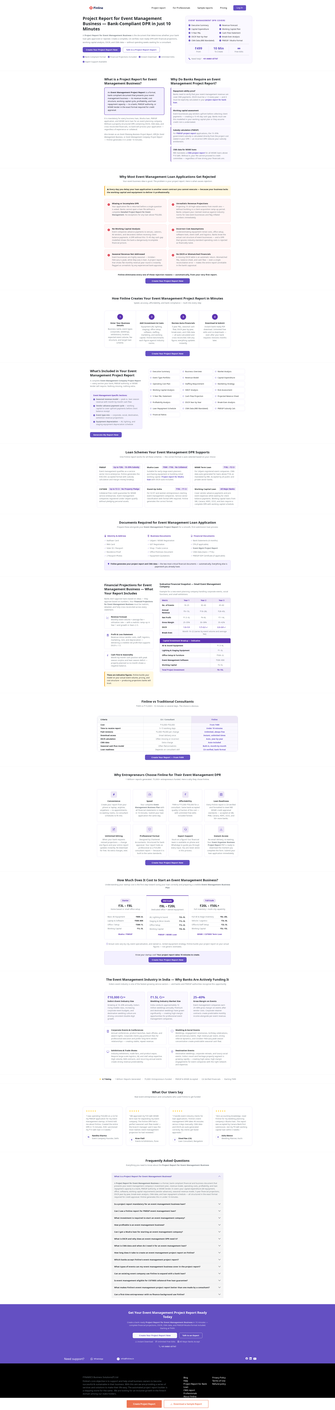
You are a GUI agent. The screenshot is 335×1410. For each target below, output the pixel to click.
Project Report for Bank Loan (195, 1385)
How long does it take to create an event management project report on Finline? (154, 1252)
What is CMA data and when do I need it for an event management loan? (150, 1245)
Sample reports (205, 7)
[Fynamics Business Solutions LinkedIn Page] (250, 1358)
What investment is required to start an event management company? (149, 1218)
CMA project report (196, 153)
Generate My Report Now (105, 434)
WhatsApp (98, 1358)
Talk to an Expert (190, 1335)
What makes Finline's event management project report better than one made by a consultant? (162, 1287)
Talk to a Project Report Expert (141, 49)
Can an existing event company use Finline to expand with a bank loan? (150, 1273)
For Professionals (181, 7)
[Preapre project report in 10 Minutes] (96, 7)
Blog (185, 1377)
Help (185, 1380)
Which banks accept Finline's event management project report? (146, 1259)
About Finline (189, 1396)
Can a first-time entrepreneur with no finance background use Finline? (149, 1294)
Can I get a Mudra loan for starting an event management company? (148, 1231)
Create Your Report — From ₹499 (167, 757)
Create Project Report (144, 1404)
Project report (159, 7)
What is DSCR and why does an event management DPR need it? (146, 1238)
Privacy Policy (219, 1377)
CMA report (189, 1390)
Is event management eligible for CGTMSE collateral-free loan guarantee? (151, 1280)
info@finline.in (127, 1358)
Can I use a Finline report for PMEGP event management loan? (145, 1211)
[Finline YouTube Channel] (254, 1358)
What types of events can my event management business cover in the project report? (157, 1266)
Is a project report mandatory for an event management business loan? (149, 1204)
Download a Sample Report (188, 1404)
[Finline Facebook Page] (246, 1358)
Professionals (190, 1393)
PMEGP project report (186, 133)
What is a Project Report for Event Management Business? (143, 1176)
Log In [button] (240, 7)
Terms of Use (218, 1380)
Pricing (223, 7)
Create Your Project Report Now (102, 49)
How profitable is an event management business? (139, 1225)
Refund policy (219, 1383)
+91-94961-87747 (210, 58)
